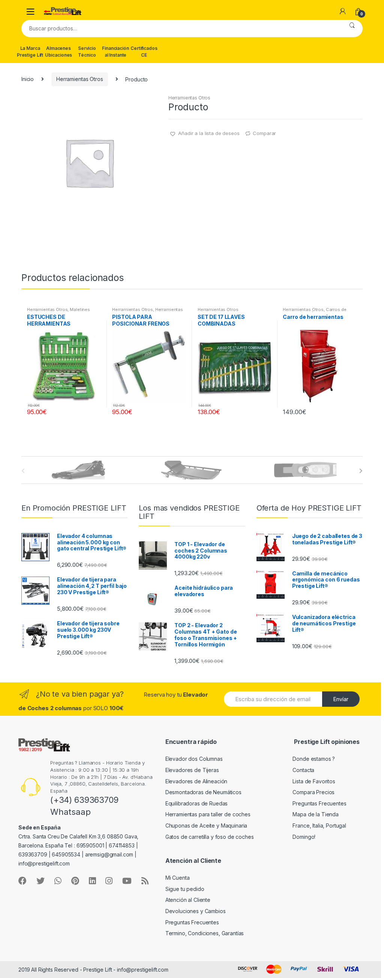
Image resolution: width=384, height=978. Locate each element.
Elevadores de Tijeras (192, 770)
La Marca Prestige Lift (30, 51)
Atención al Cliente (187, 900)
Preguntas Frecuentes (319, 803)
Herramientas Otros (79, 79)
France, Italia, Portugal (319, 825)
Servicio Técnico (87, 51)
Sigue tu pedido (184, 889)
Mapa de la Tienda (315, 814)
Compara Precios (313, 792)
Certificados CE (143, 51)
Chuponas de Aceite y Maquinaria (206, 825)
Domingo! (303, 837)
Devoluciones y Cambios (195, 911)
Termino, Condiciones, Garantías (204, 933)
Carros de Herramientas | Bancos (314, 312)
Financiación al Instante (115, 51)
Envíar (340, 699)
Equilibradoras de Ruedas (196, 803)
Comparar (264, 133)
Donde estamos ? (313, 759)
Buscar (352, 28)
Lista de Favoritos (313, 781)
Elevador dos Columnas (194, 759)
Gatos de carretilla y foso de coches (209, 837)
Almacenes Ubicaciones (58, 51)
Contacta (303, 770)
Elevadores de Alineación (196, 781)
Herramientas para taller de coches (207, 814)
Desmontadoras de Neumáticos (203, 792)
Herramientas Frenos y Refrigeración (147, 312)
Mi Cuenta (177, 877)
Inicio (27, 79)
